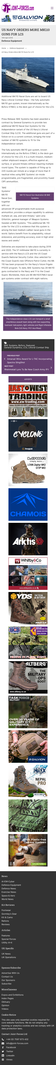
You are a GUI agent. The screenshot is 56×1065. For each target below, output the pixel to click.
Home (4, 48)
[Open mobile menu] (52, 8)
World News (7, 899)
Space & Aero (8, 895)
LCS (25, 347)
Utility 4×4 (7, 942)
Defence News (9, 888)
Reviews (6, 924)
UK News (6, 953)
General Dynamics (13, 347)
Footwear (6, 910)
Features (6, 935)
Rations (5, 921)
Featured (30, 345)
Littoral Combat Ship (38, 347)
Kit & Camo (7, 917)
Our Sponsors (8, 980)
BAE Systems (10, 345)
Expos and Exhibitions (12, 995)
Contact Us (7, 976)
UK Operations (9, 957)
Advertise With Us (10, 973)
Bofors (21, 345)
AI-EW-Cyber (8, 881)
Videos (5, 1009)
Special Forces (9, 939)
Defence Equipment (12, 41)
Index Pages (8, 998)
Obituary (6, 1002)
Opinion (5, 1005)
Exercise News (9, 892)
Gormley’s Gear (9, 914)
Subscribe (6, 983)
